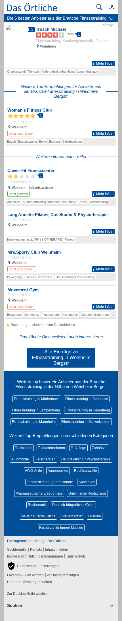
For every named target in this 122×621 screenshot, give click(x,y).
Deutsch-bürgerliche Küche (73, 505)
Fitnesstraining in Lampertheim (36, 410)
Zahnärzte (100, 448)
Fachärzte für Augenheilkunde (50, 482)
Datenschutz (76, 556)
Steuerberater (72, 516)
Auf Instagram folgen (63, 575)
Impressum (15, 556)
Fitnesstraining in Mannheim (34, 422)
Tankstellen (23, 448)
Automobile (20, 459)
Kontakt (36, 550)
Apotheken (87, 482)
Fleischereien (45, 459)
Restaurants (37, 505)
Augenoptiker (58, 471)
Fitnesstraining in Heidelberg (88, 410)
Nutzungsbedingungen (45, 556)
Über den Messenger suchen (29, 582)
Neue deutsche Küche (38, 516)
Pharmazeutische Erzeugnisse (39, 493)
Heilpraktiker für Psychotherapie (86, 459)
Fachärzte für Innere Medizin (61, 528)
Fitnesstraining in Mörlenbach (37, 399)
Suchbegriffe (17, 550)
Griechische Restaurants (87, 493)
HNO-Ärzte (33, 471)
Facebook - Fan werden (25, 575)
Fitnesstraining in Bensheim (86, 399)
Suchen (14, 605)
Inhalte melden (56, 550)
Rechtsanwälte (85, 471)
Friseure (94, 516)
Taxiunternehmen (51, 448)
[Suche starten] (99, 7)
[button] (109, 7)
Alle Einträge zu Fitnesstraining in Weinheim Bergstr (61, 357)
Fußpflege (78, 448)
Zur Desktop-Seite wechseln (29, 594)
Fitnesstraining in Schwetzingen (85, 422)
